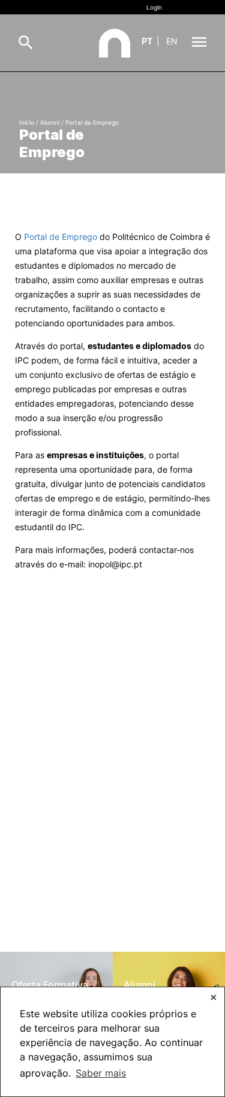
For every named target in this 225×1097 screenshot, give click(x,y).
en (172, 41)
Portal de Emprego (60, 237)
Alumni (49, 122)
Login (154, 7)
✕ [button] (213, 997)
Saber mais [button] (101, 1073)
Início (26, 122)
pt (147, 41)
